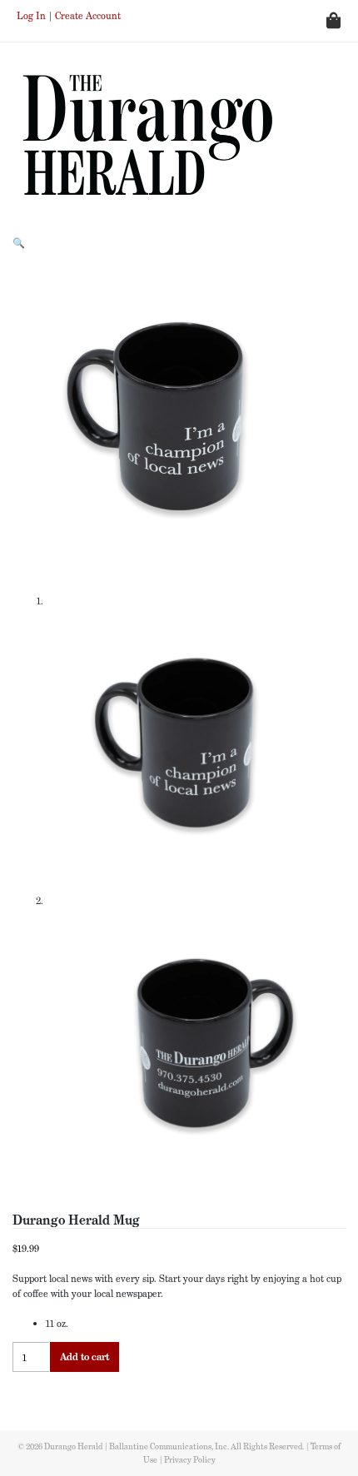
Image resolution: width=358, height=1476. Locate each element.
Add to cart (84, 1356)
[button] (18, 242)
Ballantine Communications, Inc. (170, 1446)
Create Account (88, 15)
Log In (31, 15)
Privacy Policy (190, 1459)
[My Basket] (266, 20)
